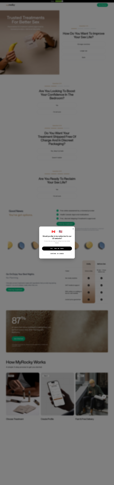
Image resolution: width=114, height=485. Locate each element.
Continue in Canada (57, 253)
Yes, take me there (57, 248)
